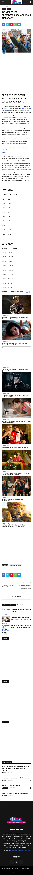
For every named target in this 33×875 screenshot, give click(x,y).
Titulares (9, 9)
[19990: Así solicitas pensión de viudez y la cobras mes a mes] (6, 627)
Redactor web (7, 20)
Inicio (3, 6)
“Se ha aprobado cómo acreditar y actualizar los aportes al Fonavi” (24, 586)
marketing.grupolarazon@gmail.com (20, 850)
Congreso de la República (15, 565)
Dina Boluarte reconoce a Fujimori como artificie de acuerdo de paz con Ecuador (15, 150)
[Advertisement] (16, 73)
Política (3, 632)
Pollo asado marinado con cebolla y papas (15, 778)
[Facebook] (12, 862)
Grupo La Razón (6, 868)
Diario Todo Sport (25, 868)
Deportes (4, 795)
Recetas (4, 780)
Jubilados (8, 6)
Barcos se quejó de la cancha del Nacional (15, 793)
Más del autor (20, 605)
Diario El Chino (16, 870)
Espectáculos (5, 787)
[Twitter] (16, 862)
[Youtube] (21, 862)
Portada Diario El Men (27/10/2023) (8, 586)
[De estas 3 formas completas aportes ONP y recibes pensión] (6, 619)
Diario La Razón (15, 868)
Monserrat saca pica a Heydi (11, 785)
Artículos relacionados (9, 605)
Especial (4, 772)
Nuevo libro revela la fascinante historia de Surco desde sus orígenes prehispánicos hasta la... (15, 768)
